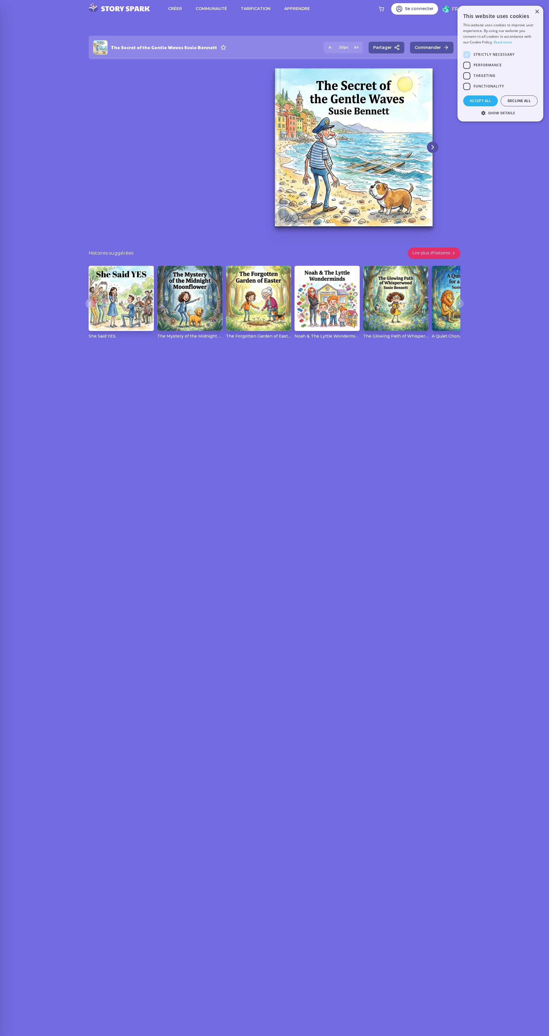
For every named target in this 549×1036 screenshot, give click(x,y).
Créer (175, 8)
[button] (500, 113)
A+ (356, 47)
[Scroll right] (459, 303)
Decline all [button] (519, 100)
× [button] (537, 12)
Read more (503, 42)
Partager (382, 47)
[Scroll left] (89, 303)
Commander (428, 47)
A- (331, 47)
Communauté (211, 8)
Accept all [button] (480, 100)
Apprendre (297, 8)
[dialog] (500, 63)
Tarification (255, 8)
